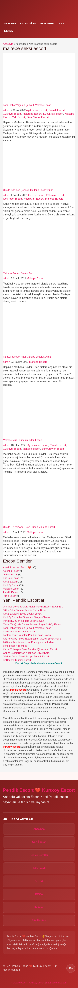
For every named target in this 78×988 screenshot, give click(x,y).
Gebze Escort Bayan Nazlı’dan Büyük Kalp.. (26, 653)
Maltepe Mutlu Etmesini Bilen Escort (22, 440)
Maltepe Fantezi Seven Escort (19, 273)
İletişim (8, 31)
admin (6, 110)
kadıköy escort (36, 982)
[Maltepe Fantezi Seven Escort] (28, 270)
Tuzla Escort (9, 596)
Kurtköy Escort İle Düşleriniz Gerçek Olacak (26, 617)
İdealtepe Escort (32, 113)
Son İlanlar (39, 841)
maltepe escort (19, 982)
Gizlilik (39, 881)
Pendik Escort (10, 592)
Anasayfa (10, 23)
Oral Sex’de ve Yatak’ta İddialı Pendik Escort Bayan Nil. (33, 606)
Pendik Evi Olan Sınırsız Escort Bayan (23, 621)
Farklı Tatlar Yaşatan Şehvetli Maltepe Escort (27, 105)
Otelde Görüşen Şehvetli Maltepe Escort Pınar (28, 190)
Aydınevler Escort (36, 110)
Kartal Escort (10, 581)
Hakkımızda (47, 23)
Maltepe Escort (54, 198)
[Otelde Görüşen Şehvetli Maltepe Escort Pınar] (28, 187)
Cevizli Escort (57, 110)
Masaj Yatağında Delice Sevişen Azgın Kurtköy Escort (32, 624)
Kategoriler (28, 23)
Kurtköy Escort (11, 585)
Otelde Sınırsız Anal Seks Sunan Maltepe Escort (29, 527)
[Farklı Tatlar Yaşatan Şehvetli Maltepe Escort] (28, 102)
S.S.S (61, 23)
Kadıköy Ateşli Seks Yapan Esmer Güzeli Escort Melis (32, 638)
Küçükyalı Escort (53, 113)
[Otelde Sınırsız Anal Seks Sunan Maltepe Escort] (28, 524)
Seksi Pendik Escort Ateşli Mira (19, 631)
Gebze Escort (10, 574)
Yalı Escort (18, 117)
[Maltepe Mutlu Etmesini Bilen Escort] (28, 437)
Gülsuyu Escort (12, 113)
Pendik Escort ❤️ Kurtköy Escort (39, 790)
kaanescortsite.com (56, 982)
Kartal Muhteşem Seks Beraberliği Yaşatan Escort (30, 649)
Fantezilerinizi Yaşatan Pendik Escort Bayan (27, 635)
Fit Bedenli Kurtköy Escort (17, 660)
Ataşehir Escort (11, 571)
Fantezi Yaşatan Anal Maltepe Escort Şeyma (27, 356)
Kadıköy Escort (11, 578)
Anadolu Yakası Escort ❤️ (17, 567)
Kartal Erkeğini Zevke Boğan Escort (22, 613)
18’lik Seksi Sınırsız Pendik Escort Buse (24, 610)
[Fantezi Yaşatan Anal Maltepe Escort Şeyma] (28, 353)
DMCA (39, 894)
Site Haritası (39, 920)
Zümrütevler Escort (38, 117)
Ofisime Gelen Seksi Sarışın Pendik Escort (26, 656)
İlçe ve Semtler (39, 855)
